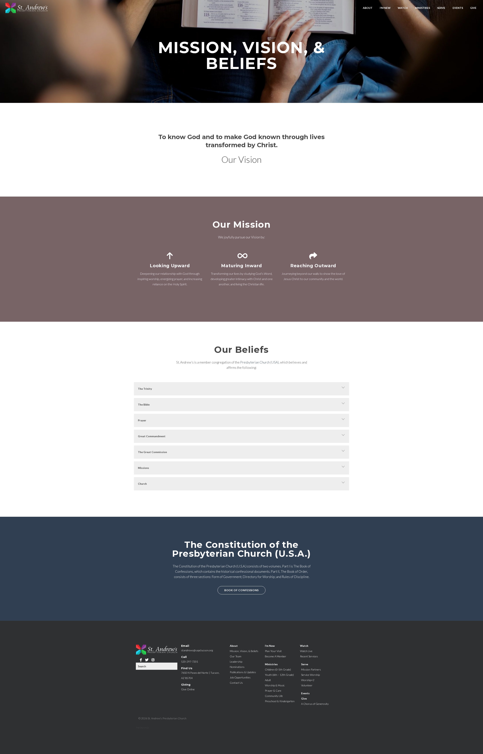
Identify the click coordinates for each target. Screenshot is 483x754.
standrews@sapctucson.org (197, 650)
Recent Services (309, 656)
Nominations (237, 666)
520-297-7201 (189, 661)
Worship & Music (275, 685)
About (367, 7)
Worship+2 (307, 680)
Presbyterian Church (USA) (259, 362)
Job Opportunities (240, 677)
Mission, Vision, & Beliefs (244, 651)
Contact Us (236, 682)
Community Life (274, 695)
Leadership (236, 661)
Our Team (235, 656)
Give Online (188, 689)
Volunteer (306, 685)
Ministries (422, 7)
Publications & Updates (243, 672)
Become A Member (275, 656)
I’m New (385, 7)
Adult (268, 680)
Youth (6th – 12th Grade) (279, 674)
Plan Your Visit (273, 651)
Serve (441, 7)
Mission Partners (311, 669)
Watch (403, 7)
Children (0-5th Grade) (278, 669)
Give (473, 7)
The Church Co (142, 727)
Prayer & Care (273, 690)
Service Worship (310, 674)
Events (458, 7)
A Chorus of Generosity (315, 703)
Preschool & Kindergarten (280, 701)
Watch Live (306, 651)
